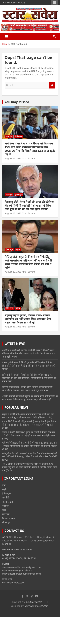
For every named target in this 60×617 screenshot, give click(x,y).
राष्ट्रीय (18, 249)
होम (4, 485)
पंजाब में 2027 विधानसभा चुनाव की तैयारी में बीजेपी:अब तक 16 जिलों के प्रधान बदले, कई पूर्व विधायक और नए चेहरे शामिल (28, 434)
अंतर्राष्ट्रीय (9, 136)
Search (52, 85)
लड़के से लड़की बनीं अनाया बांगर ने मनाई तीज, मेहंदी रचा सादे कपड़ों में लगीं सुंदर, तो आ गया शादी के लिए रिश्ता (28, 416)
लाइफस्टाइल (7, 501)
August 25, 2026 (13, 158)
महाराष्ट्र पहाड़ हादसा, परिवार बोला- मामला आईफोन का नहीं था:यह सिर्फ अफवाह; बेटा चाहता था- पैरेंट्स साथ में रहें (28, 318)
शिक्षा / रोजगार (8, 518)
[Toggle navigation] (6, 36)
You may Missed (16, 102)
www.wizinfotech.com (36, 605)
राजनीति (5, 497)
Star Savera (29, 158)
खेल (4, 509)
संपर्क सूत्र (6, 522)
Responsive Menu (54, 2)
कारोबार (5, 505)
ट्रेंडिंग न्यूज (18, 136)
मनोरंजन (5, 514)
